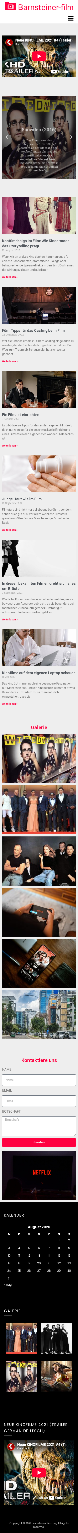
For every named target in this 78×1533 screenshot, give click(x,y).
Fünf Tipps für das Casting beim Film (33, 330)
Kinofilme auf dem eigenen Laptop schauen (39, 673)
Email (7, 1090)
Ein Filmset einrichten (20, 415)
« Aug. (8, 1285)
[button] (6, 137)
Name (6, 1070)
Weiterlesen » (10, 277)
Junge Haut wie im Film (22, 499)
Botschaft (11, 1111)
